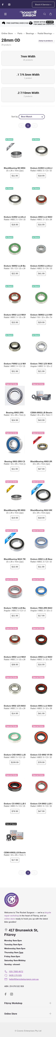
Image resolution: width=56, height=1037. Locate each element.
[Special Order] (41, 395)
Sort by (14, 117)
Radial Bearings (45, 33)
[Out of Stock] (15, 835)
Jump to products (45, 41)
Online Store (7, 33)
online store (9, 919)
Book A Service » (43, 4)
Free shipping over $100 (17, 23)
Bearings (30, 33)
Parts (20, 33)
